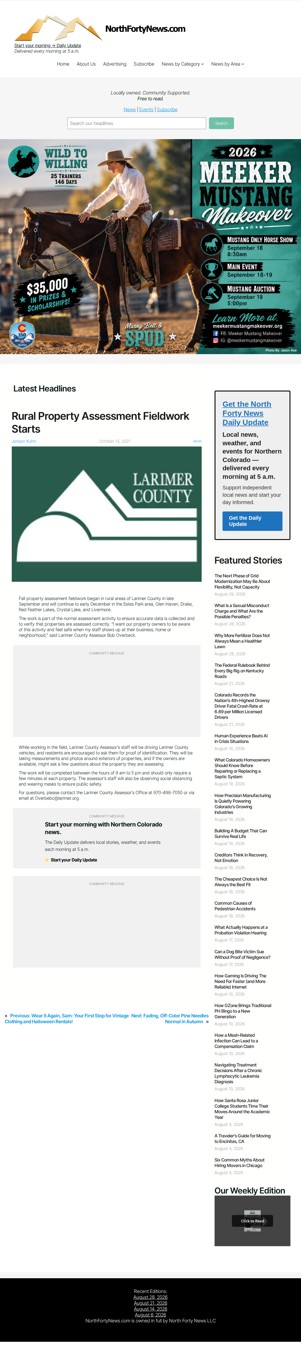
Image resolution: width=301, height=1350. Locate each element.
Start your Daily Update (73, 860)
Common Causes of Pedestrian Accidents (235, 905)
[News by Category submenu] (202, 63)
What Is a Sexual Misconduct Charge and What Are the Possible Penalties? (242, 611)
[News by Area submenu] (242, 63)
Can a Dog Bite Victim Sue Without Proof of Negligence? (242, 954)
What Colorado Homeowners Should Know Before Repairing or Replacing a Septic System (242, 768)
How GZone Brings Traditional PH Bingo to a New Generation (243, 1011)
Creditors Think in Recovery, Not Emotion (241, 857)
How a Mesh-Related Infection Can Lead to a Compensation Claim (236, 1040)
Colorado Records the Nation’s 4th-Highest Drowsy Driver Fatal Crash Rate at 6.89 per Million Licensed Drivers (242, 706)
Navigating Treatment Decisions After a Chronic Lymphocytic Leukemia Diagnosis (238, 1073)
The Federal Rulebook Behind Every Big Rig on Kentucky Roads (242, 670)
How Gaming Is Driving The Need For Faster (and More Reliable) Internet (240, 981)
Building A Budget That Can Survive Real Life (241, 833)
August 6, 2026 (150, 1315)
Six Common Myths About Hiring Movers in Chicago (240, 1162)
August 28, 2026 (150, 1297)
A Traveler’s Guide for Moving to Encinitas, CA (243, 1138)
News (130, 109)
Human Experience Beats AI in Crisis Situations (241, 738)
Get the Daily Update (245, 521)
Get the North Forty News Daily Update (247, 413)
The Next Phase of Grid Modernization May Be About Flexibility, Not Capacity (242, 581)
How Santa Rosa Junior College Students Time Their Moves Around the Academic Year (242, 1109)
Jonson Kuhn (24, 441)
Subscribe (167, 109)
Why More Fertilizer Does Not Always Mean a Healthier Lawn (242, 641)
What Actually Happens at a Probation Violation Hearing (241, 930)
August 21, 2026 (150, 1303)
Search (221, 123)
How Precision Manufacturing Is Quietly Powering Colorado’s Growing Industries (243, 804)
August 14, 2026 (150, 1309)
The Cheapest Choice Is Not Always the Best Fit (241, 881)
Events (146, 109)
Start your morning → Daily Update (47, 45)
